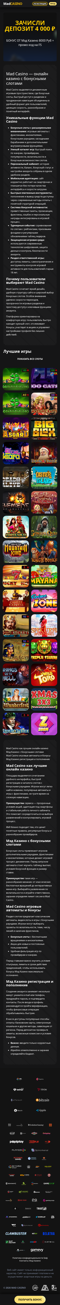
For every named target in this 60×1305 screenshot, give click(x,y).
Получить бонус (30, 1299)
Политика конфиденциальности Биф (30, 1258)
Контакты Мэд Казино (30, 1260)
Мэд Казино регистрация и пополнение (28, 759)
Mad (12, 3)
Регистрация (40, 4)
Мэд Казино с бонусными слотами (25, 751)
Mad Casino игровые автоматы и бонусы (28, 755)
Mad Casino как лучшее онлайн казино (27, 748)
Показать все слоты (30, 358)
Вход (52, 4)
